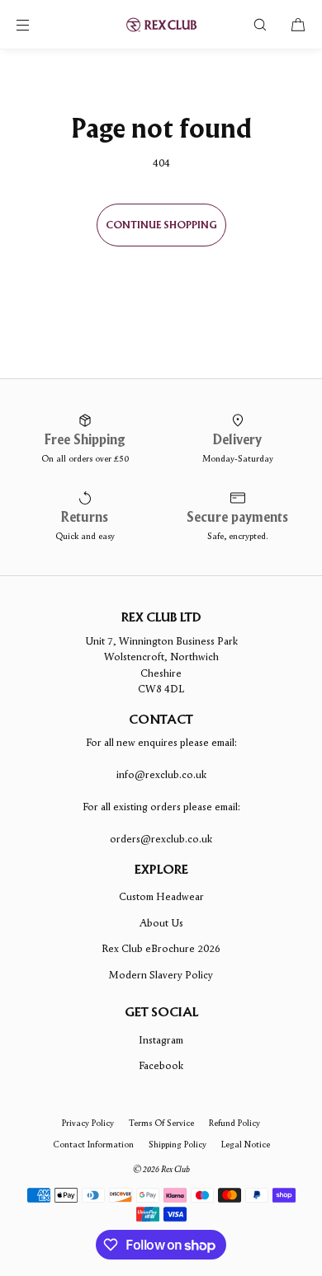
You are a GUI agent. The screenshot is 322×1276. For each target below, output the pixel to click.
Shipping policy (177, 1144)
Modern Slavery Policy (161, 975)
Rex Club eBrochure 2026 (161, 948)
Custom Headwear (161, 896)
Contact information (93, 1144)
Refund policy (234, 1122)
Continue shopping (161, 225)
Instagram (161, 1040)
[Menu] (36, 24)
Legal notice (245, 1144)
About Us (161, 923)
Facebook (161, 1065)
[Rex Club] (161, 24)
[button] (260, 24)
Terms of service (161, 1122)
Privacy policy (88, 1122)
